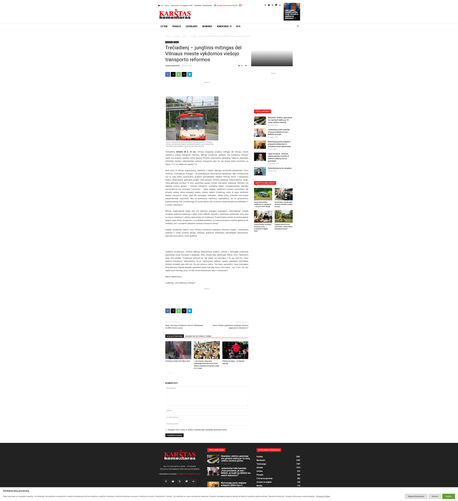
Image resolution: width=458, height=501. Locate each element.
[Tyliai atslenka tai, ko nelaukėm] (260, 171)
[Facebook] (265, 5)
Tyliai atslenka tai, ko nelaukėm (280, 168)
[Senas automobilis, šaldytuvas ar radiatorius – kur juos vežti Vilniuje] (263, 194)
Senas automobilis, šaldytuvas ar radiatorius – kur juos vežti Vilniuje (262, 204)
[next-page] (170, 372)
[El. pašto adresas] (184, 74)
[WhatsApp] (178, 74)
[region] (229, 494)
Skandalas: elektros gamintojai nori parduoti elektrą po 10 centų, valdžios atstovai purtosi (235, 458)
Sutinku (449, 496)
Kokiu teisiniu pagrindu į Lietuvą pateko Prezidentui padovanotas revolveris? (291, 14)
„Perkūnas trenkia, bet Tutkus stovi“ (177, 361)
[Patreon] (276, 5)
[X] (173, 74)
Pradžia (167, 36)
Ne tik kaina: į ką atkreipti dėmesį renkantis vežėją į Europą (283, 204)
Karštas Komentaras (173, 65)
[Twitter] (272, 5)
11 (248, 65)
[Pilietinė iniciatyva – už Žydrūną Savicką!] (235, 350)
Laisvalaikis (176, 36)
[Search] (298, 26)
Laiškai (184, 36)
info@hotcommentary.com (188, 474)
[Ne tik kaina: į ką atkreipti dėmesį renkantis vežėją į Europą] (284, 194)
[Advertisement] (237, 14)
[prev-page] (166, 372)
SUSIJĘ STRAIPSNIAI (174, 336)
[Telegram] (189, 74)
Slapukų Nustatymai (416, 496)
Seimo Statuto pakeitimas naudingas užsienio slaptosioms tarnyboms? (230, 326)
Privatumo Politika (323, 496)
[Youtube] (269, 5)
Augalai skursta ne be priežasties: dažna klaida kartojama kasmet (283, 227)
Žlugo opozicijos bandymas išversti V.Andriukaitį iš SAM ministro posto (184, 326)
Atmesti (435, 496)
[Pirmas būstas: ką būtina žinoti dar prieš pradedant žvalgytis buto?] (263, 216)
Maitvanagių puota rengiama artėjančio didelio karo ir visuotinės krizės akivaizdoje (279, 144)
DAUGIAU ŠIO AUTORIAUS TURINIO (198, 336)
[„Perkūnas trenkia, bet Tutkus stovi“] (178, 350)
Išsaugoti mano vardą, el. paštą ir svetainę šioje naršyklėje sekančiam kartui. (197, 430)
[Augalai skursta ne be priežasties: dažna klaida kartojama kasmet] (284, 216)
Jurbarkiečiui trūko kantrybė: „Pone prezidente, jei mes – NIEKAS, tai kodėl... (279, 132)
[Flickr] (279, 5)
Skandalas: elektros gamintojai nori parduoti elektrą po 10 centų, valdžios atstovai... (280, 120)
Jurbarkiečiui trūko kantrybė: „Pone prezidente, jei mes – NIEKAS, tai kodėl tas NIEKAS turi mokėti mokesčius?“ (236, 472)
